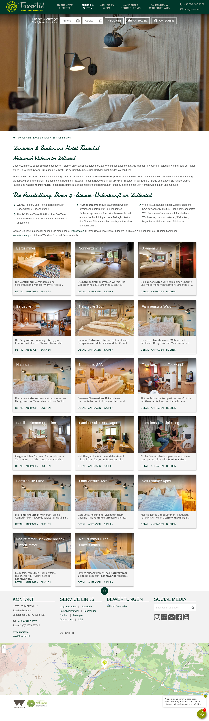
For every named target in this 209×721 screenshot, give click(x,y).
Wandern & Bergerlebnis (131, 6)
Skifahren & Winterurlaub (159, 6)
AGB (80, 619)
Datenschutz (66, 619)
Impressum (90, 611)
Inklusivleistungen (22, 235)
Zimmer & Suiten (88, 6)
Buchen (46, 291)
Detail (19, 291)
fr (72, 633)
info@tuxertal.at (192, 9)
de (62, 633)
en (68, 633)
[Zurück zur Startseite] (25, 7)
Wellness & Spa (107, 6)
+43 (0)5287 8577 (27, 621)
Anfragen (32, 291)
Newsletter (87, 606)
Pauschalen (77, 231)
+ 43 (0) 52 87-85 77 (194, 4)
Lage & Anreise (68, 606)
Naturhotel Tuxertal (65, 6)
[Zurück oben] (104, 591)
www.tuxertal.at (21, 632)
